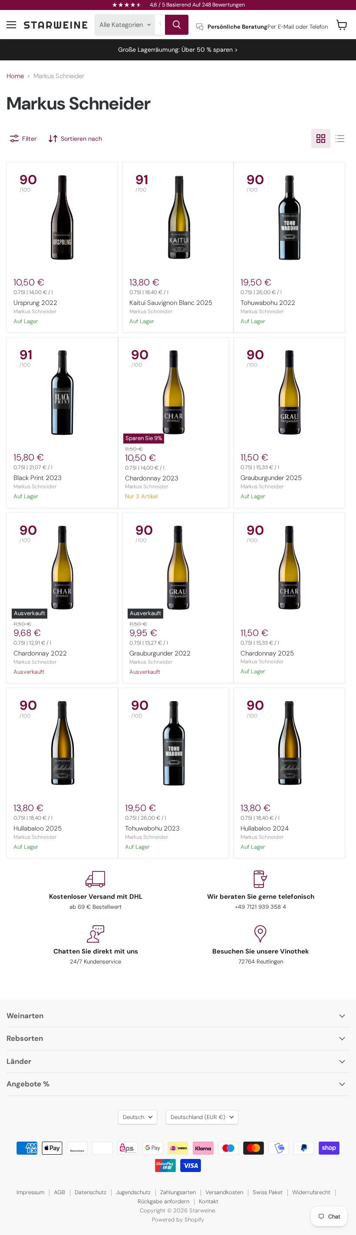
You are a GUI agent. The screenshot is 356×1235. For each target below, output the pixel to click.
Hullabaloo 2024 (265, 828)
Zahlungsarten (178, 1192)
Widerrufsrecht (311, 1192)
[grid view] (320, 138)
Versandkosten (224, 1192)
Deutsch (133, 1117)
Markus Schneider (34, 311)
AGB (59, 1192)
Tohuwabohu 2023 (152, 828)
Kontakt (208, 1201)
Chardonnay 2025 (267, 653)
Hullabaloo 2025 (37, 828)
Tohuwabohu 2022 (268, 302)
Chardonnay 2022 (40, 653)
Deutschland (198, 1117)
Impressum (30, 1192)
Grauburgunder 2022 (160, 653)
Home (15, 76)
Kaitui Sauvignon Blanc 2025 (170, 302)
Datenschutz (90, 1192)
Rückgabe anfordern (163, 1201)
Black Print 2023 (37, 477)
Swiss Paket (268, 1192)
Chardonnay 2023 (151, 478)
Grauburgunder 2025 (271, 477)
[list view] (339, 138)
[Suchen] (176, 25)
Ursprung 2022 (35, 302)
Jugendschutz (133, 1192)
